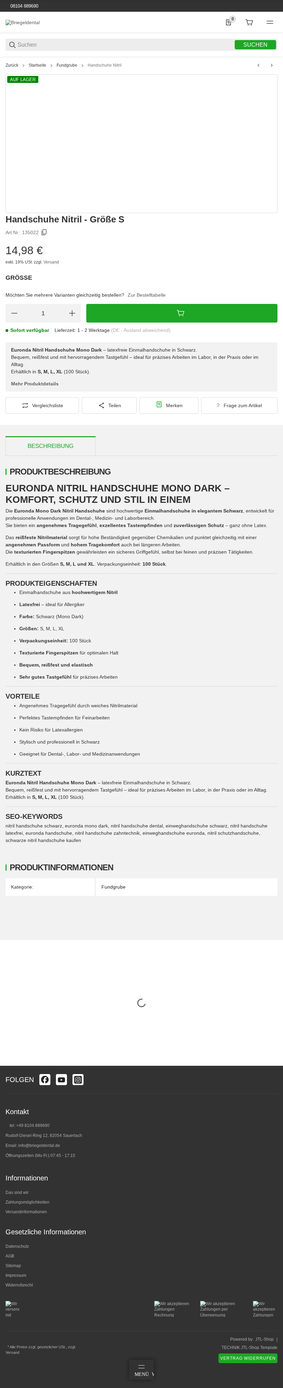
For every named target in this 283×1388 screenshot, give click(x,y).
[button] (271, 1063)
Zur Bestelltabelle (147, 295)
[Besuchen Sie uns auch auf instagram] (78, 1079)
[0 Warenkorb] (249, 22)
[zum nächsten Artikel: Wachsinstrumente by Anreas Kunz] (271, 65)
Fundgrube (67, 65)
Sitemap (13, 1265)
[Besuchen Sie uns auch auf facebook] (44, 1079)
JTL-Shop (264, 1339)
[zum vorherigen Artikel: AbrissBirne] (258, 65)
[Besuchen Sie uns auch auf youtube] (61, 1079)
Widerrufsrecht (19, 1285)
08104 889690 (23, 6)
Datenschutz (17, 1246)
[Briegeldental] (23, 22)
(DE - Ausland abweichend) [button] (140, 330)
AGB (10, 1256)
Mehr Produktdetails (35, 383)
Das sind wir (17, 1192)
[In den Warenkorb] (181, 313)
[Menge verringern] (14, 313)
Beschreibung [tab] (51, 446)
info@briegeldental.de (39, 1145)
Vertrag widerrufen (248, 1358)
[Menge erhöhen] (72, 313)
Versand (51, 262)
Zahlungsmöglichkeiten (27, 1202)
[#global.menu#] (269, 22)
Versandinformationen (26, 1211)
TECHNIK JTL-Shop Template (249, 1347)
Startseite (37, 65)
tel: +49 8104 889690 (30, 1125)
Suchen (255, 45)
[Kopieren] (44, 232)
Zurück (12, 65)
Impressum (16, 1275)
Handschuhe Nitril (104, 65)
